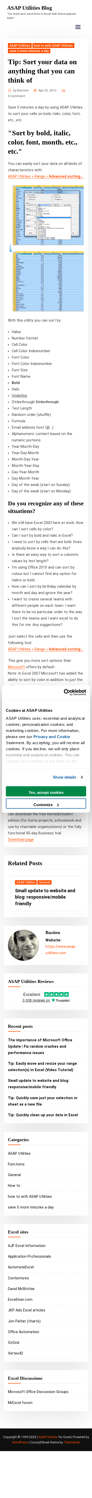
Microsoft (16, 667)
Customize (43, 805)
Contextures (18, 1278)
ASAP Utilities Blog (29, 8)
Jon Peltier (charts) (24, 1321)
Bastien (21, 90)
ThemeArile (72, 1442)
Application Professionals (29, 1256)
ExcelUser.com (20, 1299)
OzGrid (13, 1343)
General (42, 882)
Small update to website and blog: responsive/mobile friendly (43, 897)
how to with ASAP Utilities (53, 45)
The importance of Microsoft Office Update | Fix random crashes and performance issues (40, 1046)
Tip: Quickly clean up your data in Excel (43, 1115)
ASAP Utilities (19, 45)
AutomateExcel (21, 1267)
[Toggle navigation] (78, 27)
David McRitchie (21, 1289)
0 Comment (16, 96)
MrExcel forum (20, 1403)
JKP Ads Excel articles (26, 1310)
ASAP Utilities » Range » (46, 176)
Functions (16, 1164)
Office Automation (23, 1332)
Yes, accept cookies (46, 792)
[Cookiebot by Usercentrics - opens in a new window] (65, 692)
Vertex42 (15, 1353)
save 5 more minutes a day (29, 51)
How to (14, 1186)
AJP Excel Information (26, 1246)
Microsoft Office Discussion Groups (38, 1392)
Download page (21, 839)
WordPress (20, 1442)
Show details (64, 777)
